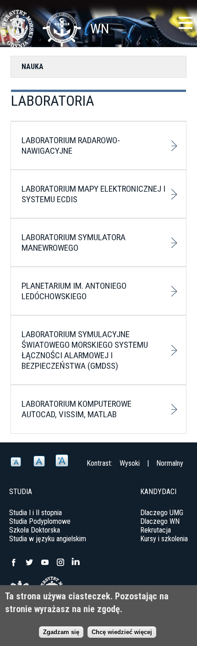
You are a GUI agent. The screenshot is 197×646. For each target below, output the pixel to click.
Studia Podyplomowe (40, 521)
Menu (185, 23)
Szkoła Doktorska (34, 530)
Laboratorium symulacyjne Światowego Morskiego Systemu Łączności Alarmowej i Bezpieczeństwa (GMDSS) (85, 350)
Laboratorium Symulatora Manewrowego (74, 242)
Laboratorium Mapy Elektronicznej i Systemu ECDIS (93, 194)
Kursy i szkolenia (164, 538)
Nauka (33, 66)
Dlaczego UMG (161, 512)
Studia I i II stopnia (35, 512)
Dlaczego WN (160, 521)
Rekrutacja (155, 530)
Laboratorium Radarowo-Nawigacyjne (71, 145)
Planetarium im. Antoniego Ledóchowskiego (74, 290)
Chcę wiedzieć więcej (122, 632)
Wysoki (130, 463)
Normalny (169, 463)
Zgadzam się (61, 632)
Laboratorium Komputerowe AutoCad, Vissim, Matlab (76, 409)
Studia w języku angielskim (47, 538)
